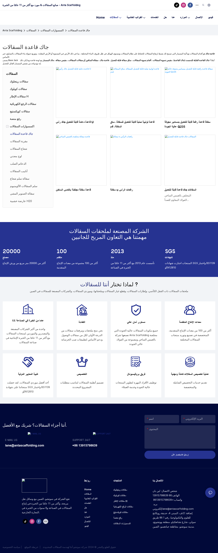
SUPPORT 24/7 (81, 439)
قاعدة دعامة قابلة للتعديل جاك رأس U (75, 122)
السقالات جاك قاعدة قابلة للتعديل (180, 190)
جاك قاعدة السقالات (79, 30)
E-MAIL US (11, 439)
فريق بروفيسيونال (136, 374)
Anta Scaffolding (12, 30)
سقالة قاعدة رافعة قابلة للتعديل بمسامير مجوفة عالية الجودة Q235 (187, 124)
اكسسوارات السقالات (52, 30)
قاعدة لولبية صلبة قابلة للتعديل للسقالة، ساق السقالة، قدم (132, 124)
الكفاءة (82, 322)
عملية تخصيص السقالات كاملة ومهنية (190, 374)
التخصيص (82, 374)
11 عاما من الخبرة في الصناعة (28, 320)
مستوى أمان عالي (136, 322)
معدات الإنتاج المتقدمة (190, 322)
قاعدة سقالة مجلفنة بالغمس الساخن (73, 190)
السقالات (31, 30)
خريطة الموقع (31, 547)
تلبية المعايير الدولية (28, 374)
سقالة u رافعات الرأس (121, 190)
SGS (170, 251)
